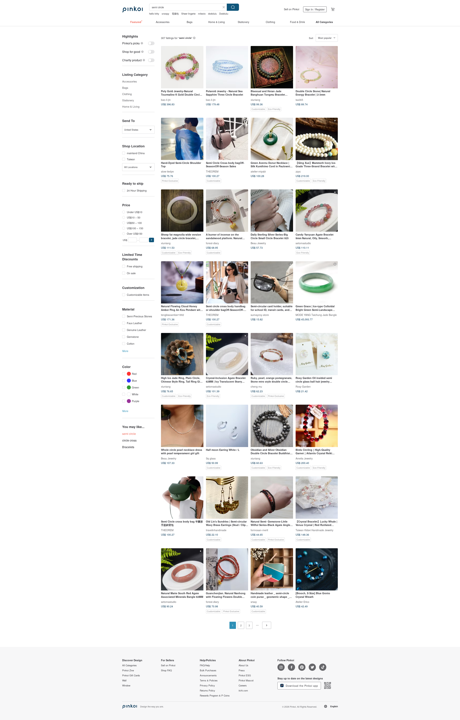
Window (126, 685)
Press (242, 670)
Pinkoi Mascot (246, 680)
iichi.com (243, 690)
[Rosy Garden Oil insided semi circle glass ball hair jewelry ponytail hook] (317, 354)
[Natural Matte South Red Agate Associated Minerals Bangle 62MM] (182, 569)
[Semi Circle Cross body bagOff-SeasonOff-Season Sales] (227, 139)
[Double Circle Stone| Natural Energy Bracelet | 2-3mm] (317, 67)
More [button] (125, 351)
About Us (243, 665)
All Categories (129, 665)
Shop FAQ (166, 670)
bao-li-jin (166, 99)
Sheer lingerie (188, 13)
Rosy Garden (303, 386)
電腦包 (175, 13)
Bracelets (128, 447)
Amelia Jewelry (304, 458)
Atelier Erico (302, 602)
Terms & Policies (209, 680)
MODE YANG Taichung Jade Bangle (316, 315)
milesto (202, 13)
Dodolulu (223, 13)
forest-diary (212, 243)
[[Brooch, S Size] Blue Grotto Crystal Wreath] (317, 569)
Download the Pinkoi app (301, 685)
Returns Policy (207, 690)
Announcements (208, 675)
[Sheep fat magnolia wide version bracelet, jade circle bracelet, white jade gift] (182, 210)
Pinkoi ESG (245, 675)
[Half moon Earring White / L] (227, 426)
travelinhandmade (216, 530)
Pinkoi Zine (128, 670)
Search (233, 7)
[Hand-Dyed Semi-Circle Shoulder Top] (182, 139)
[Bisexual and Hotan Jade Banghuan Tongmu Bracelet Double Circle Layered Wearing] (272, 67)
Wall (124, 680)
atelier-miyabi (258, 171)
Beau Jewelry (258, 243)
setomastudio (303, 243)
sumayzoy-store (260, 315)
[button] (151, 240)
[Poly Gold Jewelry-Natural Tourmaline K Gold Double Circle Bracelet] (182, 67)
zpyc (298, 171)
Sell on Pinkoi (291, 9)
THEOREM (212, 171)
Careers (243, 685)
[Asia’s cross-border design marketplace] (132, 9)
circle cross (129, 440)
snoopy (165, 13)
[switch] (138, 43)
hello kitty (154, 13)
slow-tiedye (167, 171)
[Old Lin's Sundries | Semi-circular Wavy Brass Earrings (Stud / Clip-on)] (227, 497)
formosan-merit (259, 530)
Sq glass (211, 458)
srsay (254, 602)
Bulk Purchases (208, 670)
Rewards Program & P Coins (215, 695)
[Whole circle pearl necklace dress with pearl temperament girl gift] (182, 426)
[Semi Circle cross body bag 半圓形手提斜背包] (182, 497)
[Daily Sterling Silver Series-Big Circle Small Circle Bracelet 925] (272, 210)
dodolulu (212, 13)
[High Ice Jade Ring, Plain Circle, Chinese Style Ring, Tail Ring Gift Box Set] (182, 354)
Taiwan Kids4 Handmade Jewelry (314, 530)
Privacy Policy (207, 685)
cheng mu (256, 386)
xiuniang (255, 99)
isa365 (299, 99)
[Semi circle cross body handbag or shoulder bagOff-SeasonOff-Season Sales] (227, 282)
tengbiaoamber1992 (172, 315)
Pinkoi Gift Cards (131, 675)
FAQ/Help (205, 665)
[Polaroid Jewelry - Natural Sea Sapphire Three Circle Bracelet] (227, 67)
